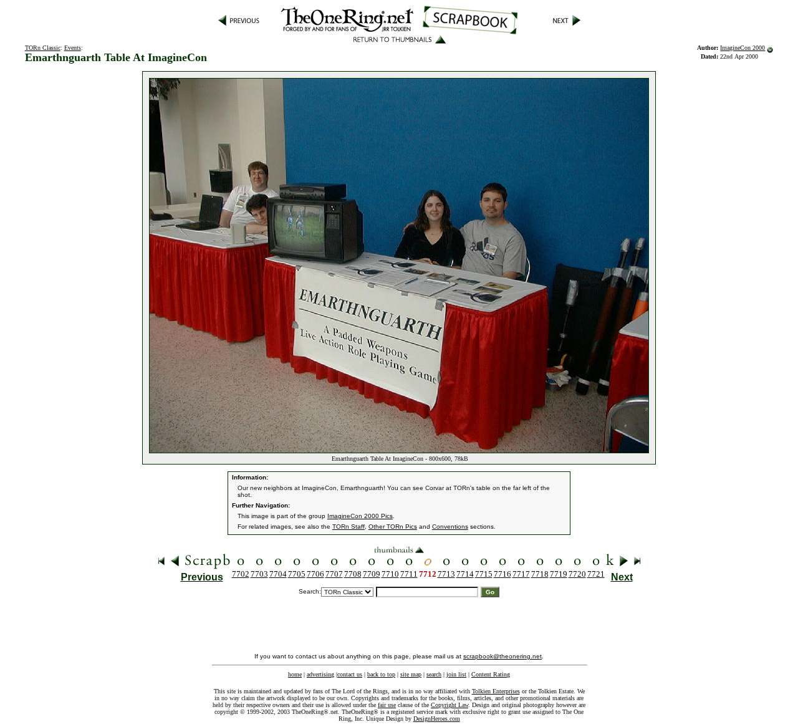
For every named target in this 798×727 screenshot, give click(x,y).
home (295, 674)
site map (410, 674)
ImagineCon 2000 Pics (360, 516)
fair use (387, 704)
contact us (349, 674)
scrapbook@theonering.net (502, 656)
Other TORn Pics (392, 526)
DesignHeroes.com (436, 718)
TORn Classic (42, 47)
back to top (381, 674)
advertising (320, 674)
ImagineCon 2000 (742, 47)
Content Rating (490, 674)
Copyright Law (449, 704)
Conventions (450, 526)
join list (456, 674)
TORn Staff (348, 526)
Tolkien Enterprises (496, 691)
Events (72, 47)
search (433, 674)
